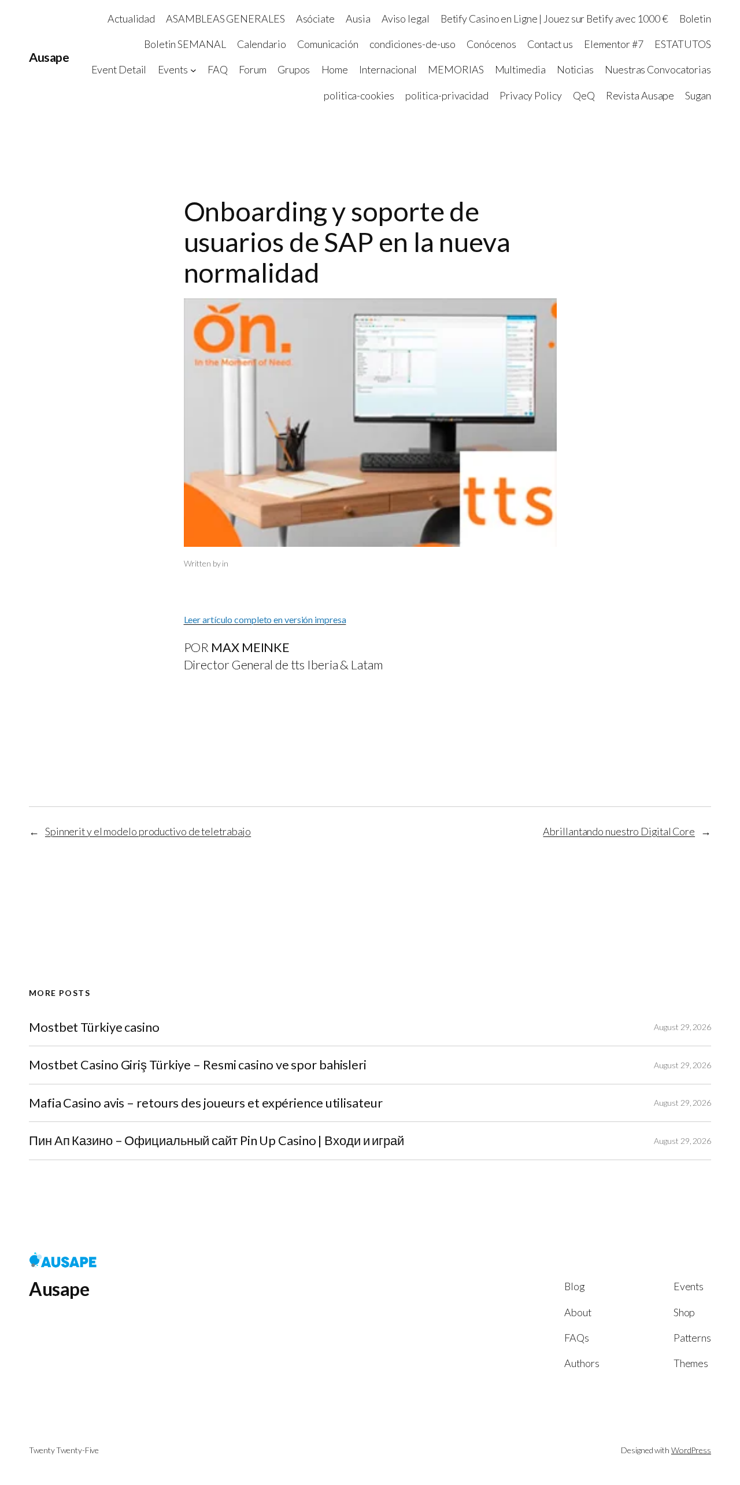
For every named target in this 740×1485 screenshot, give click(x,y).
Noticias (575, 69)
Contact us (550, 44)
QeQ (584, 95)
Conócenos (491, 44)
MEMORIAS (455, 69)
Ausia (358, 18)
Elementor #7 (613, 44)
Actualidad (131, 18)
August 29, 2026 (682, 1027)
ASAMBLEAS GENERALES (225, 18)
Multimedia (520, 69)
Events (173, 69)
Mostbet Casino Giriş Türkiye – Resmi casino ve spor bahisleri (198, 1065)
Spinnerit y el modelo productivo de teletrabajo (148, 831)
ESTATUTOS (682, 44)
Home (335, 69)
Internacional (388, 69)
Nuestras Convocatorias (658, 69)
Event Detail (119, 69)
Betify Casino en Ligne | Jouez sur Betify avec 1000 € (554, 18)
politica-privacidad (447, 95)
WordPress (691, 1450)
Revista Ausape (640, 95)
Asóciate (315, 18)
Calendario (261, 44)
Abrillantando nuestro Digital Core (619, 831)
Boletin (695, 18)
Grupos (294, 69)
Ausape (49, 57)
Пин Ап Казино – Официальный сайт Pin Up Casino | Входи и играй (216, 1140)
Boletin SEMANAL (185, 44)
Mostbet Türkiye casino (94, 1027)
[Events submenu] (193, 70)
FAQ (218, 69)
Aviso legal (406, 18)
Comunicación (327, 44)
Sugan (698, 95)
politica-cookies (359, 95)
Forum (253, 69)
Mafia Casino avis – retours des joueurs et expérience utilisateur (206, 1103)
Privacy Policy (531, 95)
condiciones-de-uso (412, 44)
